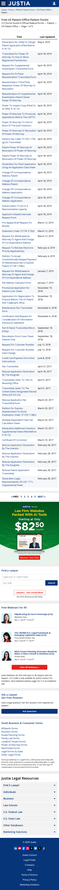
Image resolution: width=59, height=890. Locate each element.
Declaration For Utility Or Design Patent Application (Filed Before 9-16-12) (19, 45)
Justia (3, 10)
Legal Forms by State (12, 751)
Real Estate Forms (10, 748)
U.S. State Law (11, 818)
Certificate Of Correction (14, 440)
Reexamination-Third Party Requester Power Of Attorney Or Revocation (19, 85)
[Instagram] (27, 848)
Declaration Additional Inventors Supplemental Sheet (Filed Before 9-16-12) (19, 431)
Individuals (9, 792)
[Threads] (31, 848)
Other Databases (13, 825)
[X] (39, 848)
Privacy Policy (29, 880)
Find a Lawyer (9, 570)
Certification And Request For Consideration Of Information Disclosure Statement (17, 319)
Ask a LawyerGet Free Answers (12, 696)
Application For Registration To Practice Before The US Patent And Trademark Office (18, 299)
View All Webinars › (29, 667)
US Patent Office (44, 10)
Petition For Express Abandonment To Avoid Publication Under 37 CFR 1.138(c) (19, 411)
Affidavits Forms (9, 728)
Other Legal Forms (11, 754)
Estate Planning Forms (13, 734)
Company (29, 865)
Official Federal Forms (25, 10)
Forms (11, 10)
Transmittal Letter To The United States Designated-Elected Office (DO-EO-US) (19, 391)
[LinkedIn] (15, 848)
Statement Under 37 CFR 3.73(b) (18, 231)
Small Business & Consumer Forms (22, 723)
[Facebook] (23, 848)
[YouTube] (19, 848)
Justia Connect (29, 855)
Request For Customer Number (18, 344)
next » (42, 496)
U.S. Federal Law (12, 812)
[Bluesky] (35, 848)
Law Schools (10, 805)
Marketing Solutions (15, 831)
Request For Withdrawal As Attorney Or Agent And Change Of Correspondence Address (18, 239)
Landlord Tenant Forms (13, 741)
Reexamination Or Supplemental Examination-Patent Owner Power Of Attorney (18, 97)
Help (29, 870)
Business (8, 798)
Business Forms (9, 731)
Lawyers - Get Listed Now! (29, 592)
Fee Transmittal (10, 366)
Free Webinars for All (14, 607)
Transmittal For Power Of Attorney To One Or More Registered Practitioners (15, 57)
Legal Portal (29, 860)
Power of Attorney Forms (14, 744)
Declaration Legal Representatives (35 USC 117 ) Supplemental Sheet (17, 482)
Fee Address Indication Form (16, 282)
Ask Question (29, 711)
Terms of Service (29, 875)
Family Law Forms (10, 738)
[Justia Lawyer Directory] (43, 848)
